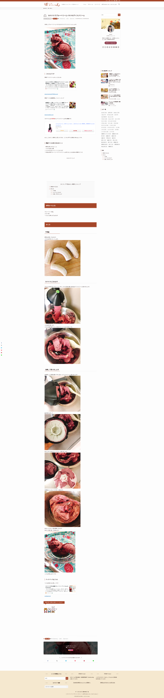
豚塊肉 (116, 142)
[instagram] (109, 0)
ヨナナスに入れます (57, 192)
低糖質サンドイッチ (106, 133)
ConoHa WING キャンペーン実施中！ (82, 682)
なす (116, 114)
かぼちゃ (116, 112)
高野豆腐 (117, 144)
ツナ (117, 127)
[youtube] (116, 0)
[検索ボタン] (119, 4)
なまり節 (104, 116)
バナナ (67, 18)
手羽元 (108, 138)
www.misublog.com (49, 114)
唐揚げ (114, 135)
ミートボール (104, 131)
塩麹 (103, 138)
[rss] (119, 0)
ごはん (103, 114)
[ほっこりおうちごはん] (52, 4)
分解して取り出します (57, 194)
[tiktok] (111, 0)
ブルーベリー (72, 18)
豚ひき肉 (104, 142)
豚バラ (110, 142)
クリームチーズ (112, 121)
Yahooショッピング (88, 130)
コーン (110, 123)
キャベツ (104, 121)
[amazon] (118, 0)
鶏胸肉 (110, 146)
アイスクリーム (62, 18)
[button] (48, 661)
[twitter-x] (108, 0)
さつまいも (110, 114)
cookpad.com (48, 596)
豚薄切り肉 (104, 144)
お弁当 (110, 112)
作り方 (52, 188)
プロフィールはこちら (111, 42)
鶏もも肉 (104, 146)
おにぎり (104, 112)
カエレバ (60, 126)
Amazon (62, 130)
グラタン (104, 123)
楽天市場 (75, 130)
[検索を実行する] (119, 15)
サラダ (116, 123)
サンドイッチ (104, 125)
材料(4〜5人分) (54, 186)
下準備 (54, 190)
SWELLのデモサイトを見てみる (107, 682)
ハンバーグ (111, 129)
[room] (113, 0)
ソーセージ (113, 125)
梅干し (103, 140)
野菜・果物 (55, 18)
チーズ (103, 127)
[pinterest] (114, 0)
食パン (111, 144)
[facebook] (106, 0)
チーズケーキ (111, 127)
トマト (103, 129)
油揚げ (109, 140)
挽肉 (113, 138)
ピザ (116, 129)
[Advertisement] (71, 168)
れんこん (110, 116)
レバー (112, 131)
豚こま (115, 140)
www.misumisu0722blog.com (51, 94)
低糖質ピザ (115, 133)
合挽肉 (108, 135)
